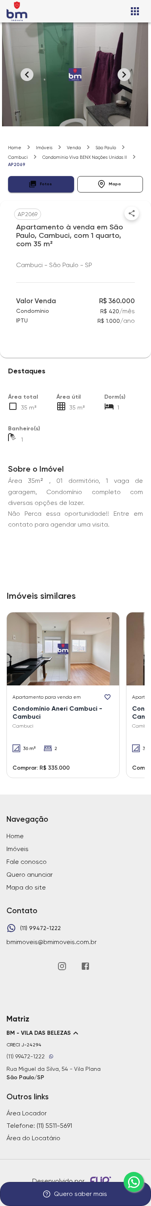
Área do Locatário (33, 1138)
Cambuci (18, 157)
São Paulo (105, 147)
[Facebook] (85, 966)
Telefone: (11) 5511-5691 (39, 1125)
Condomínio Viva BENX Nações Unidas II (84, 157)
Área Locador (26, 1113)
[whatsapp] (134, 1182)
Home (14, 147)
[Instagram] (62, 966)
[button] (41, 184)
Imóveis (44, 147)
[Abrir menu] (135, 11)
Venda (74, 147)
